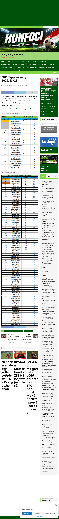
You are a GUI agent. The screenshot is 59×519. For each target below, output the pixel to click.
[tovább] (43, 114)
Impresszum (30, 70)
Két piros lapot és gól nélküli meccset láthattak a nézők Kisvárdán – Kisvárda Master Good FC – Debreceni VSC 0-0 (48, 93)
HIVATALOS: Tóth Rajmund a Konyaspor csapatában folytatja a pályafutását (48, 446)
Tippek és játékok (5, 70)
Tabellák (34, 61)
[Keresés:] (50, 27)
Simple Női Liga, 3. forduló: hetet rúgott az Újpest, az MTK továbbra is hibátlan (48, 243)
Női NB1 (22, 61)
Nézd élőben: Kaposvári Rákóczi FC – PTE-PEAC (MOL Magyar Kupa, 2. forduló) (48, 431)
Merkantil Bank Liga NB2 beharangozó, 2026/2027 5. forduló (48, 318)
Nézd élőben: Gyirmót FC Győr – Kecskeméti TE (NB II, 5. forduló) (49, 389)
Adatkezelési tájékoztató (18, 70)
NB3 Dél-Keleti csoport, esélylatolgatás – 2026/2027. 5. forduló (48, 214)
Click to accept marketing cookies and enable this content (48, 129)
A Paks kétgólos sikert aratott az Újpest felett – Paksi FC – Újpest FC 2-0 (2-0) (48, 296)
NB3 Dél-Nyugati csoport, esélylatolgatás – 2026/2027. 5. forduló (48, 208)
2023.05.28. (5, 85)
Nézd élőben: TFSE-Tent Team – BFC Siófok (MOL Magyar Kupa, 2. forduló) (48, 342)
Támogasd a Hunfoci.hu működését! (45, 168)
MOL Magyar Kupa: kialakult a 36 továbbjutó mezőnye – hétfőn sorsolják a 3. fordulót (48, 279)
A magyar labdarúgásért (7, 67)
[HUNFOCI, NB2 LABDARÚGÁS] (49, 142)
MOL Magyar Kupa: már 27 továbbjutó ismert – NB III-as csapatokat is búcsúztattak (48, 313)
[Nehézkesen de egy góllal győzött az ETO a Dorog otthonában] (7, 355)
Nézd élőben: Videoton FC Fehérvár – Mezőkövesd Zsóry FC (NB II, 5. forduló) (49, 365)
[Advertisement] (29, 14)
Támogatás (37, 70)
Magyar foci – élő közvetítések (46, 67)
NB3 (17, 61)
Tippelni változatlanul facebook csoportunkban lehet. (20, 109)
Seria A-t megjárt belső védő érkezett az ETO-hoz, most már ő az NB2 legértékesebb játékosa (32, 387)
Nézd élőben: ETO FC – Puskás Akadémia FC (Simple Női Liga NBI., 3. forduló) (48, 409)
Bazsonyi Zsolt (9, 331)
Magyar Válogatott (6, 64)
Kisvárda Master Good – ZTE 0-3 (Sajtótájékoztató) (19, 373)
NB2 (13, 61)
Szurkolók (51, 64)
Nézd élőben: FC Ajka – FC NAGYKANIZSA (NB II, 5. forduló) (48, 355)
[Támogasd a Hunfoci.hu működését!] (49, 159)
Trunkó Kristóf (13, 85)
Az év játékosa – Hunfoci (19, 64)
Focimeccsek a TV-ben (31, 67)
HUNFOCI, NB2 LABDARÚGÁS (46, 150)
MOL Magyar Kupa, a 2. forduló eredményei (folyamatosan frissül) (47, 285)
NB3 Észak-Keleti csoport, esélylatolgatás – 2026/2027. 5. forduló (48, 219)
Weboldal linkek (20, 67)
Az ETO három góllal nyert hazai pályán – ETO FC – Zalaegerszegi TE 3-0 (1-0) (48, 183)
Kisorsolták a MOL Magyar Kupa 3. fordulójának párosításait (48, 203)
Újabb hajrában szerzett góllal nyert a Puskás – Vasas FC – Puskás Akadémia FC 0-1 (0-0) (49, 291)
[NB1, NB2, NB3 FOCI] (29, 50)
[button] (56, 505)
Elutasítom (37, 513)
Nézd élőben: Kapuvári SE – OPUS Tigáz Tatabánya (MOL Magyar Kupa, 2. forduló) (48, 330)
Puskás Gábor (18, 331)
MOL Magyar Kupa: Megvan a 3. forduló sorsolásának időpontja (48, 302)
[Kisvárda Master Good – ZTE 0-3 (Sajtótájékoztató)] (20, 355)
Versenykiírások (32, 64)
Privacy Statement (39, 516)
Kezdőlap (3, 61)
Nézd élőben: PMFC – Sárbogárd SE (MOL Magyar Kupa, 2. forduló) (48, 426)
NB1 (9, 61)
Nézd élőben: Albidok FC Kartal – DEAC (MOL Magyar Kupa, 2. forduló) (48, 307)
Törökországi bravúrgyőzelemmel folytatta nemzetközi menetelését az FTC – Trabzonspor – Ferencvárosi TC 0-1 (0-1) (48, 439)
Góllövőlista (43, 61)
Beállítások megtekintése (50, 513)
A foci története (42, 64)
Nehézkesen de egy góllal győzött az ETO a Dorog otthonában (7, 375)
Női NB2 (28, 61)
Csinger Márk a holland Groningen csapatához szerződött (47, 462)
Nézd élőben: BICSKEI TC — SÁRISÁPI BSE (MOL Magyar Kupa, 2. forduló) (48, 324)
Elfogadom (26, 513)
